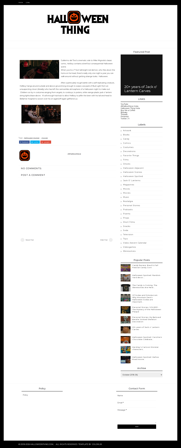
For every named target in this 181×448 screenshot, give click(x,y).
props (126, 218)
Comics (127, 143)
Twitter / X (125, 119)
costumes (128, 147)
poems (126, 214)
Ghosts (126, 164)
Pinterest (125, 116)
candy (126, 139)
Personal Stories (131, 205)
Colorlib (97, 444)
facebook (25, 142)
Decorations (129, 151)
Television (128, 234)
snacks (126, 226)
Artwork (127, 130)
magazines (128, 185)
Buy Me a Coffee (128, 110)
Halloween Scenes (31, 138)
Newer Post (30, 240)
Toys (125, 239)
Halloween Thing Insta (130, 108)
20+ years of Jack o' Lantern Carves (140, 89)
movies (44, 138)
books (126, 135)
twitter (36, 142)
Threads (124, 114)
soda (125, 230)
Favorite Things (131, 155)
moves (126, 189)
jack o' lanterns (131, 180)
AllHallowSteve (74, 154)
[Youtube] (157, 2)
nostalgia (128, 201)
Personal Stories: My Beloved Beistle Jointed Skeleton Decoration (146, 319)
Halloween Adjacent (133, 168)
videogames (129, 247)
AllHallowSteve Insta (129, 106)
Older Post (104, 240)
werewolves (129, 251)
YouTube (124, 104)
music (126, 197)
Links (28, 2)
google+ (47, 142)
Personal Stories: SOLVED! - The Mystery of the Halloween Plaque (146, 309)
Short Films (129, 222)
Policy (25, 395)
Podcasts (128, 209)
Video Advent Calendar (135, 243)
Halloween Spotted (133, 176)
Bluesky (124, 112)
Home (20, 2)
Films (126, 160)
